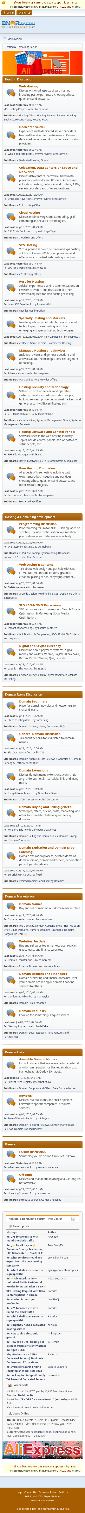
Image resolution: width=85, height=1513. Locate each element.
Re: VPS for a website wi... (18, 267)
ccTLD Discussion (49, 799)
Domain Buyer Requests (33, 1032)
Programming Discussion (38, 524)
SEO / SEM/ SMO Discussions (40, 605)
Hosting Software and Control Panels (47, 432)
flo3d (39, 874)
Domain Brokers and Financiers (43, 974)
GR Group (53, 1342)
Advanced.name (57, 1278)
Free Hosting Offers (30, 501)
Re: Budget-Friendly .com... (19, 793)
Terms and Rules (47, 1492)
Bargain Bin (10, 934)
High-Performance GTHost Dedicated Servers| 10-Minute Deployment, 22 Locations (24, 1358)
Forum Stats (20, 1385)
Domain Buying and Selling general (45, 807)
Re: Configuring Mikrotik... (18, 996)
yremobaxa (44, 546)
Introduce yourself (29, 1199)
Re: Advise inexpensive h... (19, 373)
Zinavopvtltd (44, 304)
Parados (43, 109)
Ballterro (53, 1354)
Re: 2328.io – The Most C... (19, 668)
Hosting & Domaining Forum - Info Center (35, 1218)
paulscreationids (46, 829)
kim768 (40, 752)
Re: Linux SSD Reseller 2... (18, 304)
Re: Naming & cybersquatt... (19, 1026)
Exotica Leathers (47, 628)
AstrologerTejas (47, 231)
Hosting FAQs (40, 119)
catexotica (54, 1375)
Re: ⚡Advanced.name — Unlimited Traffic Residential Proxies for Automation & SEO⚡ (26, 1282)
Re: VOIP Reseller (54, 336)
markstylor (43, 996)
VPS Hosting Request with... (19, 109)
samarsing (42, 720)
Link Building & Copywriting (34, 634)
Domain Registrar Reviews (34, 1125)
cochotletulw (43, 1082)
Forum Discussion (32, 1152)
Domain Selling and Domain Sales (38, 836)
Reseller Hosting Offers (32, 310)
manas (40, 587)
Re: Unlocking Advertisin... (18, 199)
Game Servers (38, 343)
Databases (64, 553)
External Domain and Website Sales (39, 966)
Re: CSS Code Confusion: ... (19, 231)
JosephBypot (59, 1432)
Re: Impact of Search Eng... (19, 628)
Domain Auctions (45, 925)
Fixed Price (62, 925)
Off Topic (25, 1175)
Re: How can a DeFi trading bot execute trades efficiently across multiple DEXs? (26, 1345)
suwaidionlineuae (48, 1167)
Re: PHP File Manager (16, 454)
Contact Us (30, 1492)
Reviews (25, 1095)
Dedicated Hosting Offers (33, 160)
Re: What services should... (19, 1167)
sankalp (52, 1325)
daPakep (44, 1026)
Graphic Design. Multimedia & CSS (39, 593)
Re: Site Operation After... (18, 752)
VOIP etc (24, 343)
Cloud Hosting (29, 212)
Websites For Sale (32, 941)
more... (76, 6)
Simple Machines (52, 1496)
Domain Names (30, 904)
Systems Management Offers (53, 420)
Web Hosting (28, 86)
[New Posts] (11, 92)
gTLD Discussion (28, 799)
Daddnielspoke (42, 1432)
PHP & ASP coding (29, 553)
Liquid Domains (19, 930)
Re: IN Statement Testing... (19, 546)
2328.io (42, 668)
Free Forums (48, 1500)
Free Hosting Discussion (37, 468)
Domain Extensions (33, 770)
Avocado (41, 267)
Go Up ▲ (63, 1492)
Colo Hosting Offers (30, 205)
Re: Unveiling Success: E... (18, 1193)
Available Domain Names (38, 1059)
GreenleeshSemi (47, 793)
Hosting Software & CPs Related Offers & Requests (48, 461)
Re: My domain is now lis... (18, 829)
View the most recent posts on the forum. (30, 1407)
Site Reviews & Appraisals (55, 759)
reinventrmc (44, 1193)
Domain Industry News (32, 726)
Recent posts (20, 1226)
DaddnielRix (25, 1395)
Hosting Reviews (46, 115)
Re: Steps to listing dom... (18, 720)
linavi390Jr (54, 1299)
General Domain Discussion (40, 734)
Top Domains (26, 925)
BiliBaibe (37, 454)
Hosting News (23, 119)
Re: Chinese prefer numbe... (19, 919)
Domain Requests (32, 1011)
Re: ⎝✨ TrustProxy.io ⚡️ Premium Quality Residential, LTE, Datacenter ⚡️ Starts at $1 (25, 1249)
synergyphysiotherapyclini (53, 154)
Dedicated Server (32, 127)
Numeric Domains (40, 930)
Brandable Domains (63, 930)
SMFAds (35, 1500)
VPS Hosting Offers (30, 274)
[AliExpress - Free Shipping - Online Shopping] (42, 74)
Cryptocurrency (28, 675)
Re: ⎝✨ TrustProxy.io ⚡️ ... (19, 414)
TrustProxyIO (45, 414)
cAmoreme (45, 960)
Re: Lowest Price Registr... (18, 1082)
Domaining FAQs (56, 726)
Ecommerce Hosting (59, 343)
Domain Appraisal (29, 759)
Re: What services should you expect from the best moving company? (24, 1261)
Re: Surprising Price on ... (18, 874)
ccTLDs (22, 934)
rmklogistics (55, 1333)
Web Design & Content (36, 564)
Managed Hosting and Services (42, 350)
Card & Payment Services (52, 675)
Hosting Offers (27, 115)
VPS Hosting (28, 245)
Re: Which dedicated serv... (19, 154)
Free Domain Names (65, 1088)
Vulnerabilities (27, 420)
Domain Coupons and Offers (35, 1088)
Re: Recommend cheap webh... (21, 495)
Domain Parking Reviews (28, 1129)
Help (19, 1492)
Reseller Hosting (31, 281)
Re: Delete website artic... (18, 587)
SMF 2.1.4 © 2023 (33, 1496)
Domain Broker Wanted (32, 1003)
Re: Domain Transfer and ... (19, 960)
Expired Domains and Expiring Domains (41, 881)
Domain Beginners (33, 701)
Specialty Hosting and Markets (42, 318)
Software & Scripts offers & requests (25, 557)
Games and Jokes (51, 1199)
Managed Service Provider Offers (38, 379)
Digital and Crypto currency (40, 646)
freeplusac (73, 336)
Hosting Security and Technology (43, 387)
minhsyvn (43, 1118)
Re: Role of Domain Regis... (19, 1118)
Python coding (49, 553)
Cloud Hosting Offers (31, 237)
